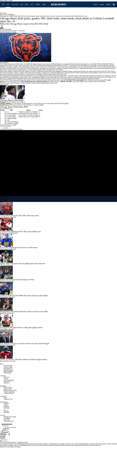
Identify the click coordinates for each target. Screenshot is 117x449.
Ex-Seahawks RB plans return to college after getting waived (21, 327)
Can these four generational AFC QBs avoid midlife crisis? (20, 232)
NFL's (96, 67)
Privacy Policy (8, 389)
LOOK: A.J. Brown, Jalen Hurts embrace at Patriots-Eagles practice (23, 359)
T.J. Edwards (70, 75)
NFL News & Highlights (7, 14)
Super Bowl (52, 68)
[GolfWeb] (4, 441)
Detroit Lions (12, 68)
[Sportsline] (5, 430)
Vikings (15, 123)
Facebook (6, 408)
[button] (72, 9)
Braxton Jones (31, 73)
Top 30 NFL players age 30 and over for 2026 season (19, 247)
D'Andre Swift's (79, 73)
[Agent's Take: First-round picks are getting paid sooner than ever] (58, 256)
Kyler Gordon (79, 75)
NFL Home (3, 13)
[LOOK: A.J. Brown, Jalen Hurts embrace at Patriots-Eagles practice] (58, 352)
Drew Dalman (37, 71)
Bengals (15, 121)
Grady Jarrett (67, 77)
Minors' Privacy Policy (10, 390)
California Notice (9, 393)
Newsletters (7, 418)
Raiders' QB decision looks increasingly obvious (17, 279)
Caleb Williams (84, 65)
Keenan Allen (16, 105)
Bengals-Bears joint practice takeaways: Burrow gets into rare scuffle (24, 311)
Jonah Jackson (48, 71)
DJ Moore (11, 74)
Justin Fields (96, 64)
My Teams (7, 419)
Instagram (6, 406)
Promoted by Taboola (16, 129)
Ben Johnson (73, 67)
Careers (6, 378)
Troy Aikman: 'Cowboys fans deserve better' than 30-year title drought (24, 343)
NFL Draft (111, 71)
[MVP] (2, 437)
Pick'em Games (8, 365)
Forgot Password (8, 421)
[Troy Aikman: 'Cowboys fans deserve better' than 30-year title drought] (58, 336)
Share (1, 198)
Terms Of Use (8, 387)
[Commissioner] (5, 434)
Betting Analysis (8, 370)
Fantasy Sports (8, 367)
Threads (6, 411)
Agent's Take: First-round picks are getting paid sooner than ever (22, 263)
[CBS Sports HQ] (5, 426)
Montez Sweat (45, 77)
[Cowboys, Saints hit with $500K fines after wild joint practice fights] (58, 288)
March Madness (8, 371)
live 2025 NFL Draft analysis (75, 80)
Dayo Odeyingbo (14, 77)
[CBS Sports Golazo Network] (10, 427)
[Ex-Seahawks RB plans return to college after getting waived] (58, 320)
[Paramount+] (5, 432)
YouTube (6, 403)
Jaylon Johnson (90, 75)
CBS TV (6, 383)
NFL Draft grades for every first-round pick (34, 81)
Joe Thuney (59, 70)
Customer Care (8, 399)
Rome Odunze (21, 74)
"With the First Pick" (66, 81)
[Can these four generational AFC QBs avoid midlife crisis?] (58, 224)
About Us (6, 377)
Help (5, 397)
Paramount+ (7, 381)
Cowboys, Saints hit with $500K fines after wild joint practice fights (24, 295)
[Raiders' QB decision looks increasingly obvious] (58, 272)
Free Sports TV (8, 368)
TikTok (6, 405)
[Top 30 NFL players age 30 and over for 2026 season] (58, 240)
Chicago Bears (7, 64)
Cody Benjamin (6, 29)
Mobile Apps (7, 373)
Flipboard (6, 412)
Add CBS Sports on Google (8, 32)
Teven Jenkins (27, 105)
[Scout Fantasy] (4, 439)
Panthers (15, 113)
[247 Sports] (6, 429)
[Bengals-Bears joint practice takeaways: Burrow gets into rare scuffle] (58, 304)
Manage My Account (10, 417)
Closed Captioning (9, 392)
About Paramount (9, 380)
